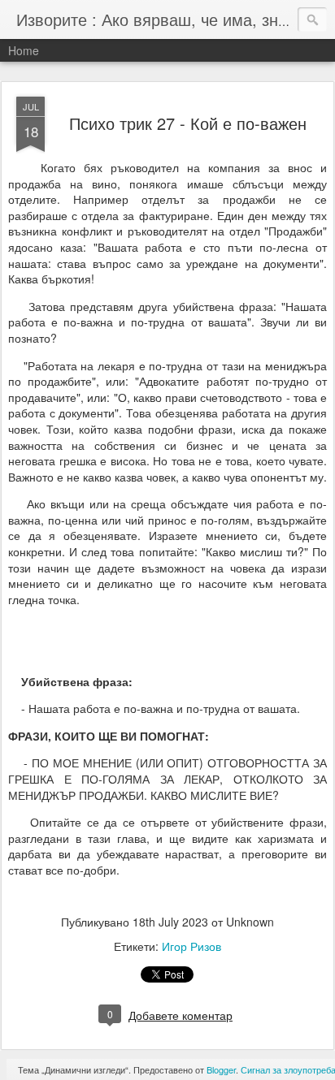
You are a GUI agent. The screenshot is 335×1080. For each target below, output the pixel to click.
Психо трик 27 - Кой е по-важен (188, 123)
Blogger (221, 1069)
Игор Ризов (191, 946)
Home (23, 50)
